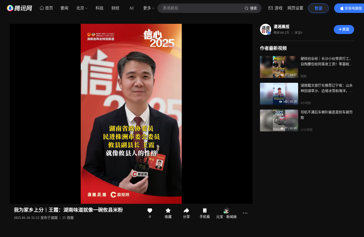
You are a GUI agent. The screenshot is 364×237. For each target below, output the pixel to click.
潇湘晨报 (281, 27)
